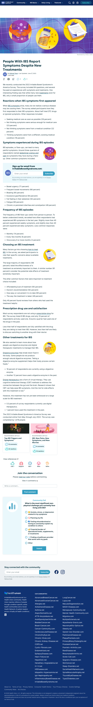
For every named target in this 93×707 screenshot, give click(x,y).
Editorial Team (14, 73)
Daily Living (46, 3)
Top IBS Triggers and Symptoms (13, 439)
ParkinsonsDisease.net (72, 635)
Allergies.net (40, 604)
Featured (58, 3)
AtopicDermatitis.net (43, 613)
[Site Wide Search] (69, 3)
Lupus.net (67, 601)
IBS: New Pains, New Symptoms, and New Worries (41, 440)
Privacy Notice (43, 576)
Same (46, 464)
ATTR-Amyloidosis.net (44, 616)
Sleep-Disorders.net (71, 666)
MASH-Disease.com (71, 607)
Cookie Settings (74, 687)
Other (30, 543)
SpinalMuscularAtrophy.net (74, 672)
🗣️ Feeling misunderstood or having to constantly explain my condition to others (40, 524)
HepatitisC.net (41, 660)
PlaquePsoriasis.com (71, 638)
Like (11, 464)
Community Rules (10, 689)
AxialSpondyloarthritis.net (45, 619)
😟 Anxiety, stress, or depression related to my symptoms (41, 513)
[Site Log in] (77, 3)
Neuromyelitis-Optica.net (73, 626)
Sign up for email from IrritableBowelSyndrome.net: (27, 167)
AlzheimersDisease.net (44, 607)
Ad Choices (22, 689)
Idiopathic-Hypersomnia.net (46, 672)
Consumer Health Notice (42, 687)
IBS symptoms (14, 106)
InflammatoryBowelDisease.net (47, 679)
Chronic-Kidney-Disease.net (46, 641)
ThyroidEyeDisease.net (72, 675)
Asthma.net (39, 610)
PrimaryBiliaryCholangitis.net (74, 641)
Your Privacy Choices (60, 687)
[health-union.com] (12, 594)
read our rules (24, 477)
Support (21, 464)
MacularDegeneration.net (73, 604)
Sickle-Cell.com (69, 657)
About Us (7, 687)
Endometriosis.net (42, 651)
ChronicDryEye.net (42, 635)
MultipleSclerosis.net (71, 619)
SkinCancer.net (69, 663)
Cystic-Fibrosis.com (43, 647)
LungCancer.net (69, 598)
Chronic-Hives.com (43, 638)
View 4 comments (29, 481)
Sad (29, 464)
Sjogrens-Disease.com (72, 660)
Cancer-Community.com (45, 629)
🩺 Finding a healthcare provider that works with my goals (40, 538)
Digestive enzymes (11, 353)
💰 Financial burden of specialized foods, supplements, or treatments (41, 531)
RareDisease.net (69, 651)
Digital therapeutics (11, 380)
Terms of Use (23, 179)
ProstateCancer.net (70, 644)
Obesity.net (67, 629)
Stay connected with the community (22, 567)
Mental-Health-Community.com (76, 613)
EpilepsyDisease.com (43, 654)
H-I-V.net (38, 666)
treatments (43, 93)
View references (10, 459)
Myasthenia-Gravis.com (72, 622)
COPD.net (39, 644)
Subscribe (49, 173)
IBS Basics (33, 3)
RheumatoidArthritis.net (72, 654)
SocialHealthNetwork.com (73, 669)
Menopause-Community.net (74, 610)
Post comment (30, 492)
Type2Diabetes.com (71, 679)
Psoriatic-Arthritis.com (72, 647)
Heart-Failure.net (42, 657)
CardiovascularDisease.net (46, 632)
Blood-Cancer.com (42, 626)
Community (21, 3)
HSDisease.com (41, 669)
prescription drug (44, 313)
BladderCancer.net (42, 622)
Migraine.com (68, 616)
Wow (37, 464)
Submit (39, 548)
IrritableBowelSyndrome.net (46, 682)
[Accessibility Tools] (73, 3)
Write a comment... (11, 486)
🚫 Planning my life (35, 518)
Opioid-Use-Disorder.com (73, 632)
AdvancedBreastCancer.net (46, 598)
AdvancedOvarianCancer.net (46, 601)
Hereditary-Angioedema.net (46, 663)
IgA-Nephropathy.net (43, 675)
